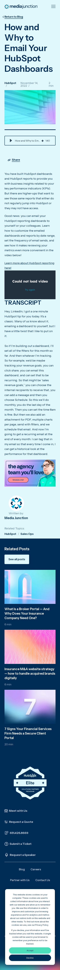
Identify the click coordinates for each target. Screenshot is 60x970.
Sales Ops (27, 533)
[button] (11, 140)
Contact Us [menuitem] (42, 880)
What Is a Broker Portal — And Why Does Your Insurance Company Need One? (26, 613)
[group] (30, 140)
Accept (30, 950)
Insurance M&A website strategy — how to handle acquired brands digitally (29, 673)
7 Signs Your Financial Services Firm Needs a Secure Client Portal (28, 733)
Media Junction (16, 518)
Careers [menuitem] (36, 869)
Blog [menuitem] (22, 869)
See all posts (16, 559)
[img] (42, 140)
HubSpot (10, 83)
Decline (30, 958)
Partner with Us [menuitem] (20, 880)
